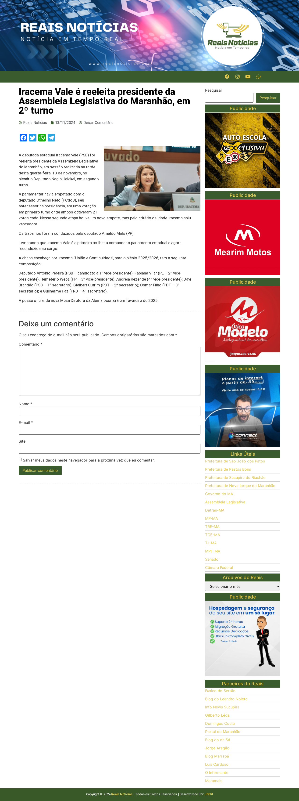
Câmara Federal (219, 567)
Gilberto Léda (217, 715)
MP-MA (211, 518)
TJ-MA (211, 543)
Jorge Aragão (217, 748)
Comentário (31, 344)
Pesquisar (213, 90)
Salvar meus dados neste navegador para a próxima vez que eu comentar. (89, 460)
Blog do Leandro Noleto (226, 698)
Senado (211, 559)
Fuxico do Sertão (220, 690)
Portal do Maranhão (222, 731)
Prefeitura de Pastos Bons (228, 469)
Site (22, 441)
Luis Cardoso (216, 764)
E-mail (26, 422)
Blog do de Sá (217, 739)
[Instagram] (237, 76)
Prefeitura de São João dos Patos (235, 461)
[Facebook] (227, 76)
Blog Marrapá (217, 756)
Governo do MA (219, 493)
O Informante (216, 772)
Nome (25, 404)
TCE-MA (212, 534)
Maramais (213, 780)
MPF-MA (212, 551)
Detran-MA (214, 510)
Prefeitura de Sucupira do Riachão (235, 477)
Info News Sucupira (222, 707)
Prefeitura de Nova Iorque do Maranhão (240, 485)
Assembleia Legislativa (225, 502)
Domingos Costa (220, 723)
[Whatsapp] (258, 76)
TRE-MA (212, 526)
